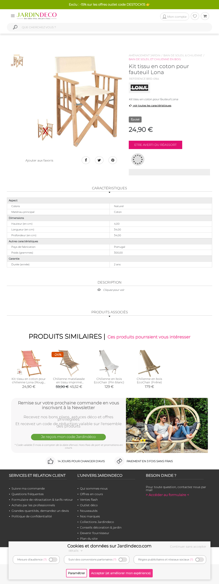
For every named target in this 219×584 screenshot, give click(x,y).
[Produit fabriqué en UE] (138, 159)
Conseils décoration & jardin (100, 527)
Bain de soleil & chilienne (182, 55)
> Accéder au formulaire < (167, 495)
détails (74, 551)
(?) (45, 559)
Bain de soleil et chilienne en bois (155, 59)
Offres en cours (91, 494)
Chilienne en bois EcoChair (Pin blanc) (109, 380)
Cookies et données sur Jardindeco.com (109, 545)
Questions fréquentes (28, 494)
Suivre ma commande (28, 488)
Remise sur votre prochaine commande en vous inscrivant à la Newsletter (68, 405)
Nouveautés (89, 511)
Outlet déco (89, 505)
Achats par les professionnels (33, 505)
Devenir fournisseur (94, 533)
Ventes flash (89, 500)
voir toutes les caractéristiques (151, 105)
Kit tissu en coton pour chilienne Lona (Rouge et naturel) (29, 382)
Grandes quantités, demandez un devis (40, 511)
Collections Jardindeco (97, 522)
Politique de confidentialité (32, 516)
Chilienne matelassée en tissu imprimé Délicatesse (69, 382)
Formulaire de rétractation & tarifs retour (42, 500)
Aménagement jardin (144, 55)
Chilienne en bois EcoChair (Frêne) (149, 380)
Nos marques (90, 516)
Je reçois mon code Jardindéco (68, 437)
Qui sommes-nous (94, 488)
